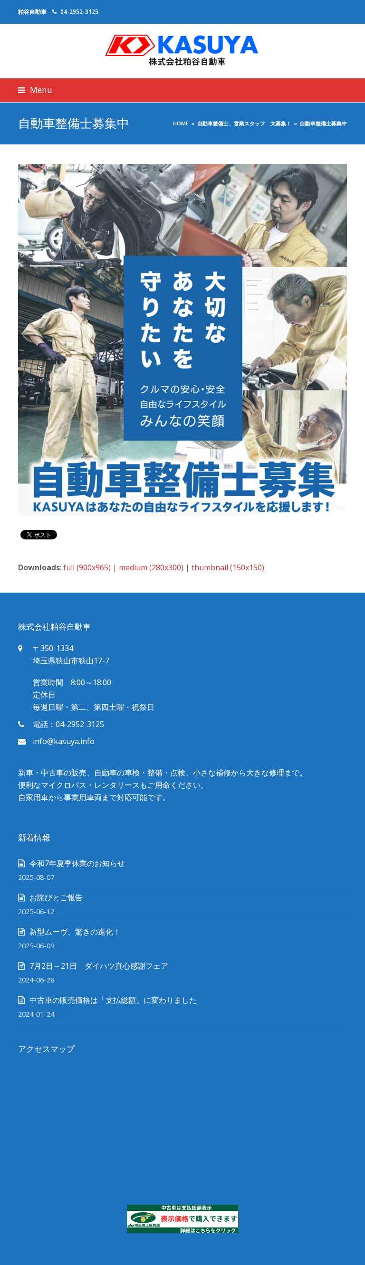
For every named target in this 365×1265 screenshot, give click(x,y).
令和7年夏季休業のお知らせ (77, 863)
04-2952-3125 (79, 12)
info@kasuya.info (64, 741)
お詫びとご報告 (56, 897)
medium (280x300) (151, 567)
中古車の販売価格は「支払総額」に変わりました (113, 1000)
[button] (35, 90)
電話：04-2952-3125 (68, 724)
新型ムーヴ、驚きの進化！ (75, 931)
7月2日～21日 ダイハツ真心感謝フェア (98, 966)
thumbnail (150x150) (228, 567)
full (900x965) (87, 567)
